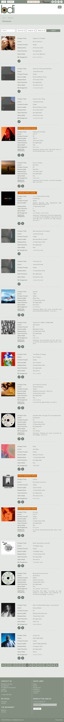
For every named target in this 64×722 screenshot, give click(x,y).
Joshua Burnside (38, 88)
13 (42, 665)
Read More (49, 151)
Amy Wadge (36, 213)
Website (3, 710)
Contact (35, 693)
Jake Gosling (44, 213)
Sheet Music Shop (33, 1)
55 (49, 665)
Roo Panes (36, 498)
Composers (36, 691)
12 (38, 665)
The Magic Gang (38, 562)
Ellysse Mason (37, 624)
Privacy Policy (59, 720)
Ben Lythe (36, 147)
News (35, 684)
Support (10, 1)
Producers (36, 689)
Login (3, 1)
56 (53, 665)
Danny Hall (36, 178)
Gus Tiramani (37, 373)
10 (30, 665)
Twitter (3, 703)
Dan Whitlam (37, 307)
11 (34, 665)
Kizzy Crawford (37, 57)
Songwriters (37, 687)
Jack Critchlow (37, 654)
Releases (10, 18)
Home (4, 18)
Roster (35, 686)
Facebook (4, 701)
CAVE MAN (36, 465)
